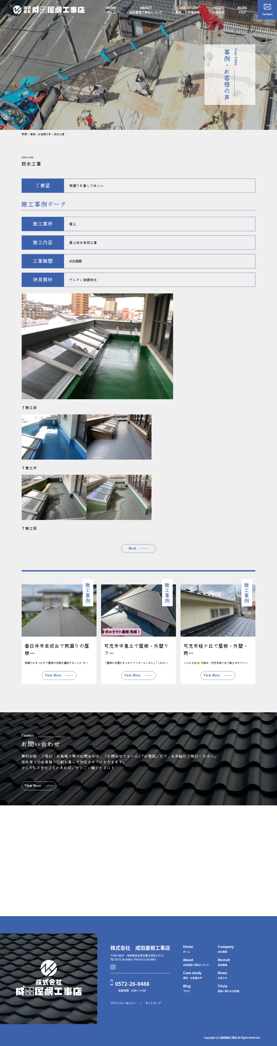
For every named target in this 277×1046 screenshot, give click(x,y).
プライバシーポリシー (123, 1003)
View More (53, 675)
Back (132, 548)
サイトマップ (153, 1003)
